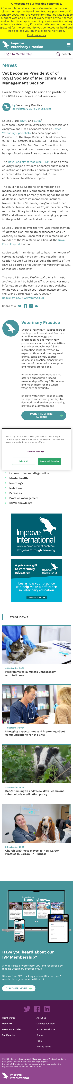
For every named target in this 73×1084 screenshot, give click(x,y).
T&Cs (39, 1040)
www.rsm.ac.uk (34, 297)
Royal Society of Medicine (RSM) (29, 161)
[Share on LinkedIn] (31, 306)
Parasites (15, 493)
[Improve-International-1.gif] (36, 535)
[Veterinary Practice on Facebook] (37, 1009)
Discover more (16, 988)
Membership (8, 1017)
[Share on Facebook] (25, 306)
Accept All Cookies (49, 461)
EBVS (37, 120)
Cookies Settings (35, 451)
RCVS (23, 120)
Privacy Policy (43, 1046)
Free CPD (7, 1023)
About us (41, 1017)
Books (39, 1035)
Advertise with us (45, 1029)
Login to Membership (18, 54)
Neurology (16, 483)
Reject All (24, 461)
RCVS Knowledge (20, 503)
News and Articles (12, 1029)
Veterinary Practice (29, 105)
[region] (36, 449)
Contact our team (45, 1023)
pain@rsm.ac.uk (12, 297)
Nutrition (15, 488)
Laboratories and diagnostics (29, 473)
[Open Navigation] (69, 44)
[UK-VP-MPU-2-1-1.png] (36, 580)
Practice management (24, 498)
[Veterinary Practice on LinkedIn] (47, 1009)
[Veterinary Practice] (10, 370)
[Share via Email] (36, 306)
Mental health (18, 478)
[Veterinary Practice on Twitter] (27, 1009)
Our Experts (8, 1035)
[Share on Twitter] (19, 306)
